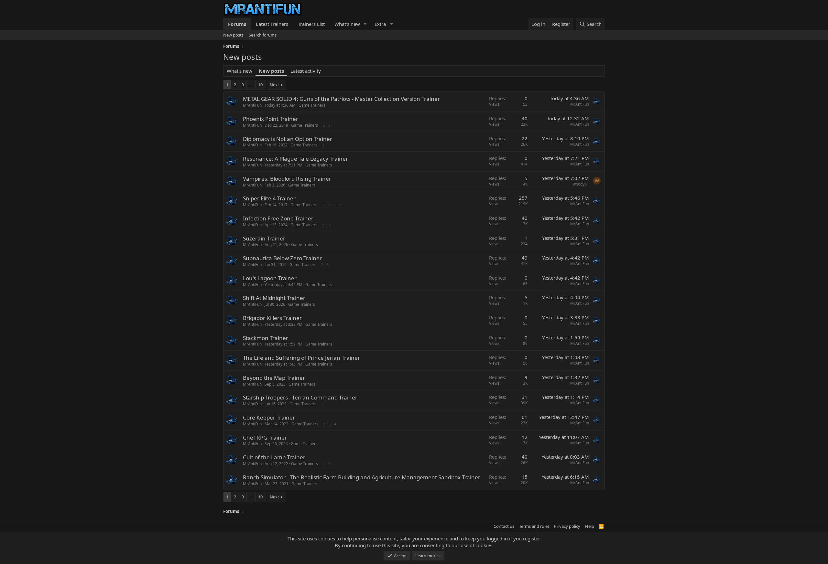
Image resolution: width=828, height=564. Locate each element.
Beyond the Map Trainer (274, 377)
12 (331, 204)
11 (324, 204)
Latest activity (305, 71)
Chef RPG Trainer (265, 437)
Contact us (504, 526)
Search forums (263, 35)
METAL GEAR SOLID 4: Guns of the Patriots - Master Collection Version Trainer (341, 98)
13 (339, 204)
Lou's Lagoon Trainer (270, 278)
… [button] (251, 85)
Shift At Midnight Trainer (274, 298)
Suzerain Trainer (264, 238)
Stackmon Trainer (265, 338)
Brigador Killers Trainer (272, 318)
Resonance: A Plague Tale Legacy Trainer (295, 158)
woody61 (581, 184)
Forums (237, 24)
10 (260, 85)
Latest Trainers (272, 24)
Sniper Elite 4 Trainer (269, 198)
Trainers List (311, 24)
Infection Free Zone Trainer (278, 218)
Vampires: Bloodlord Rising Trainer (287, 178)
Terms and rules (534, 526)
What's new (347, 24)
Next (274, 85)
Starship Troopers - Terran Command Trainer (300, 397)
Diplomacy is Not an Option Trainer (287, 139)
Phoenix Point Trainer (270, 118)
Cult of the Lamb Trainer (274, 457)
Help (589, 526)
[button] (365, 24)
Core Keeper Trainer (269, 417)
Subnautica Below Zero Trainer (282, 258)
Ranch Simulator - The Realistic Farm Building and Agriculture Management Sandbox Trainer (361, 477)
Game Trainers (312, 105)
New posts (233, 35)
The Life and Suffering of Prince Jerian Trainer (301, 357)
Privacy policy (567, 526)
